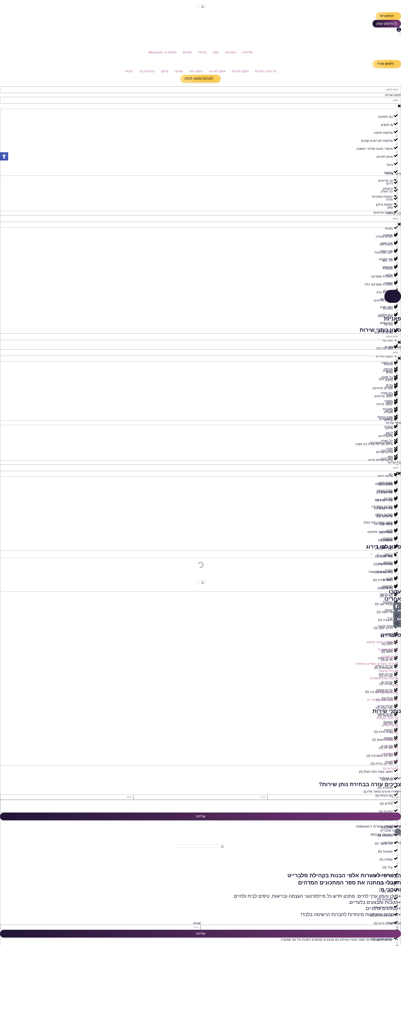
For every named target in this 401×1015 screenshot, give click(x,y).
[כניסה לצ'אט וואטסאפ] (397, 615)
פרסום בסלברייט (387, 692)
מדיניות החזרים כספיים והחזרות (377, 664)
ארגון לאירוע (217, 71)
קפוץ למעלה (392, 826)
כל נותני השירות (265, 71)
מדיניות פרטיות (388, 649)
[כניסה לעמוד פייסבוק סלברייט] (397, 606)
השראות (230, 52)
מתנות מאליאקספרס (384, 678)
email (196, 923)
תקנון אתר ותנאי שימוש (382, 642)
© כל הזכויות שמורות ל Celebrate (378, 826)
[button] (388, 16)
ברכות (202, 52)
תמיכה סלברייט (390, 830)
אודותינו (247, 52)
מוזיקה (178, 71)
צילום (164, 71)
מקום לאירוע (240, 71)
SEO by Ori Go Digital (385, 834)
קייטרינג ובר (147, 71)
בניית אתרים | (392, 842)
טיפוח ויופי (196, 71)
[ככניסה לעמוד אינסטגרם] (397, 623)
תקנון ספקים (389, 656)
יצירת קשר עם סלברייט (382, 700)
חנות (395, 685)
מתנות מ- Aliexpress (162, 52)
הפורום (187, 52)
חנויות (129, 71)
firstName (394, 923)
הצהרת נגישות (388, 671)
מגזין (216, 52)
